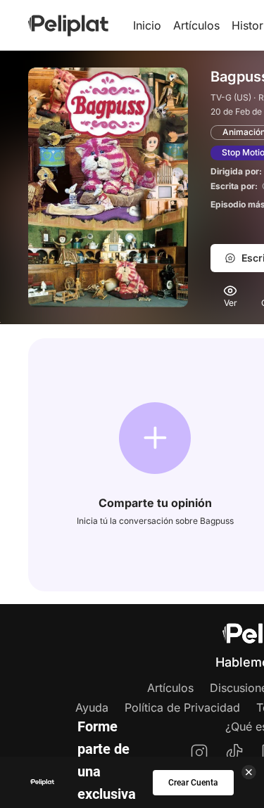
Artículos (196, 25)
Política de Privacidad (182, 707)
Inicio (147, 25)
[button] (155, 438)
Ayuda (91, 707)
